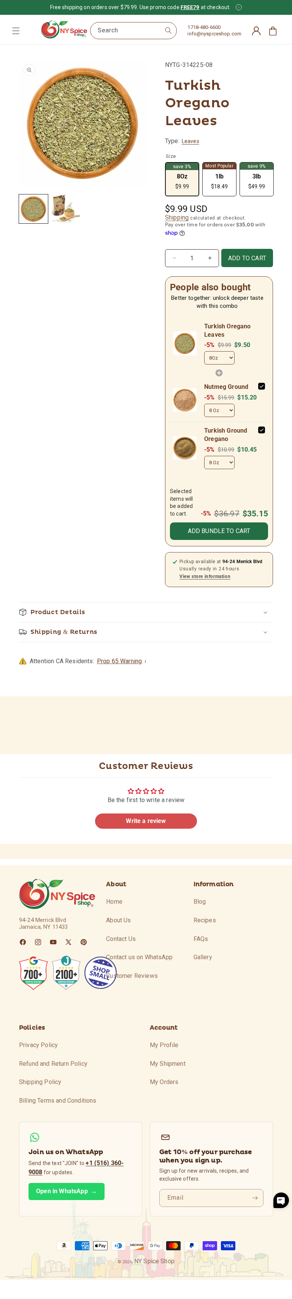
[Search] (168, 30)
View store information (204, 576)
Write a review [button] (146, 821)
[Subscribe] (254, 1198)
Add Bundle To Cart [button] (219, 531)
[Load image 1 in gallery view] (33, 208)
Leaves (190, 141)
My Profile (164, 1045)
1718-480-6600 (204, 27)
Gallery (203, 957)
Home (114, 901)
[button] (16, 30)
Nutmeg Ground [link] (226, 386)
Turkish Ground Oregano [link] (225, 435)
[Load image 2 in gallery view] (66, 208)
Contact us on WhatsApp (139, 957)
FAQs (201, 938)
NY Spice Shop (154, 1261)
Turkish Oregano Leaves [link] (227, 330)
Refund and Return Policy (53, 1063)
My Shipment (168, 1063)
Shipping (177, 217)
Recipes (205, 920)
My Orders (164, 1082)
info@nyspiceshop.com (214, 34)
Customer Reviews (132, 975)
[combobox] (133, 30)
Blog (200, 901)
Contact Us (121, 938)
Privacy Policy (38, 1045)
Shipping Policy (40, 1082)
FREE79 (190, 7)
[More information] (239, 7)
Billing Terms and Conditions (57, 1100)
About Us (118, 920)
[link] (185, 343)
